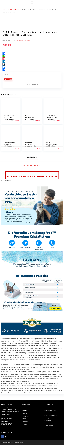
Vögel (25, 424)
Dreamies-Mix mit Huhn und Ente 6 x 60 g (30, 117)
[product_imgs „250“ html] (32, 165)
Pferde (25, 419)
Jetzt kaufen (8, 79)
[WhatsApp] (32, 56)
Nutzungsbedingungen (50, 415)
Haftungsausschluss (49, 418)
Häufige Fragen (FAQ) (50, 410)
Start (3, 10)
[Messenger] (32, 67)
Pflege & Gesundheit (16, 10)
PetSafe (8, 50)
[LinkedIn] (32, 61)
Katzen (8, 10)
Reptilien (25, 421)
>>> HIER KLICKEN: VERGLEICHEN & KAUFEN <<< (32, 176)
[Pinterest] (32, 58)
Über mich (47, 408)
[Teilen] (32, 69)
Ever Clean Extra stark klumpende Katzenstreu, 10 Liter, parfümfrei (10, 118)
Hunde (25, 408)
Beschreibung (32, 157)
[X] (32, 64)
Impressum (47, 420)
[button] (32, 2)
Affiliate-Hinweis (48, 425)
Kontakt (46, 423)
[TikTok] (5, 436)
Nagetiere (26, 416)
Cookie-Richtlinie (49, 413)
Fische (25, 413)
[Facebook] (32, 53)
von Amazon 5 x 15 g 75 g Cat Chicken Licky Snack (9, 145)
